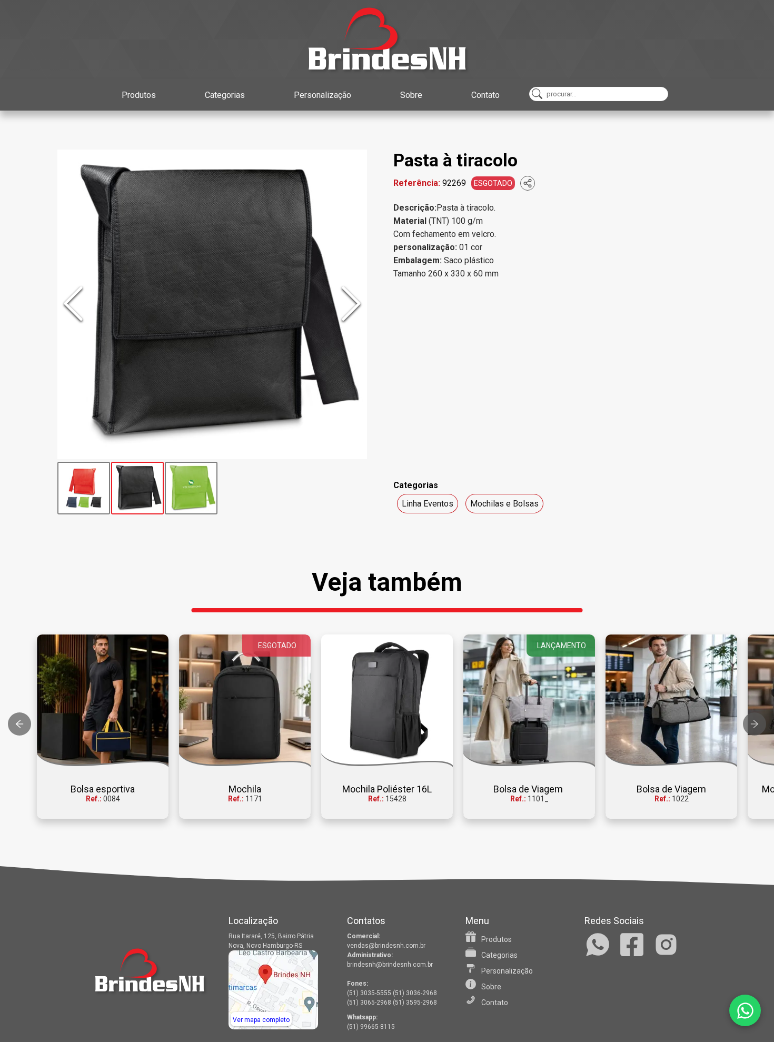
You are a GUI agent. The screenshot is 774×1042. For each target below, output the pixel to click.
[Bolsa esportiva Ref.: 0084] (102, 700)
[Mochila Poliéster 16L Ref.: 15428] (387, 700)
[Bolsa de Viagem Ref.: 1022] (671, 700)
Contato (485, 95)
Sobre (411, 95)
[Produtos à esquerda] (19, 724)
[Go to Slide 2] (137, 488)
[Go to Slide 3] (191, 488)
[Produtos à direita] (754, 724)
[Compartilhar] (527, 183)
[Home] (387, 39)
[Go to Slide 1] (83, 488)
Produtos (139, 95)
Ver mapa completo (261, 1020)
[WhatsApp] (745, 1010)
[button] (212, 304)
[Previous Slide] (73, 304)
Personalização (322, 95)
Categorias (225, 95)
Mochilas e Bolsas (504, 504)
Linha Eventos (427, 504)
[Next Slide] (351, 304)
